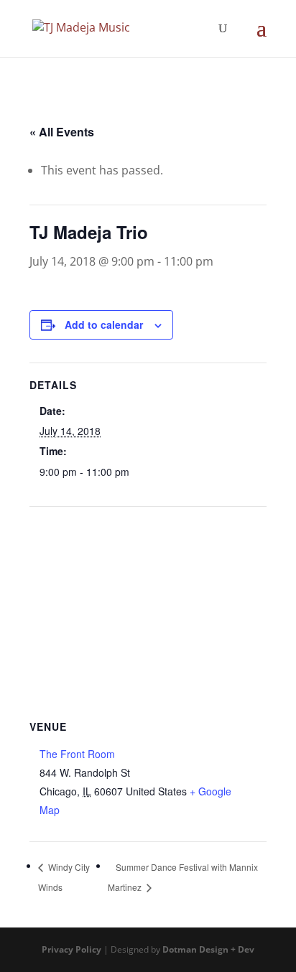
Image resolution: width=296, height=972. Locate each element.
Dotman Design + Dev (208, 949)
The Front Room (77, 754)
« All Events (61, 131)
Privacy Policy (71, 949)
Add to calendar (104, 324)
